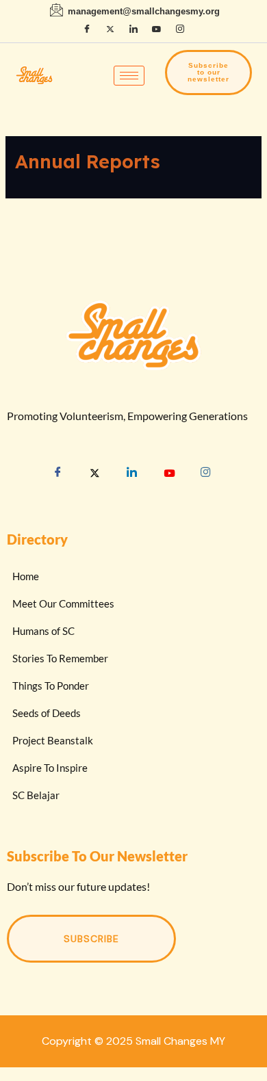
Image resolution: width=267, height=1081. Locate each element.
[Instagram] (180, 29)
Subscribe (91, 939)
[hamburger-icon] (129, 76)
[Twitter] (95, 475)
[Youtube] (169, 475)
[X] (110, 29)
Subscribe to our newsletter (208, 72)
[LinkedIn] (133, 29)
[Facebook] (87, 29)
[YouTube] (157, 29)
